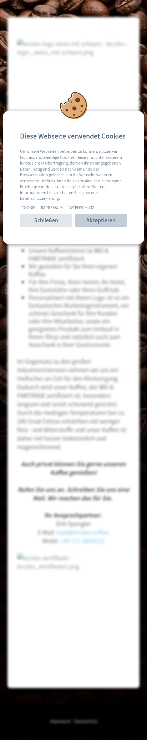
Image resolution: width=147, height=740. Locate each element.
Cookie (28, 207)
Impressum (52, 207)
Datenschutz (82, 207)
